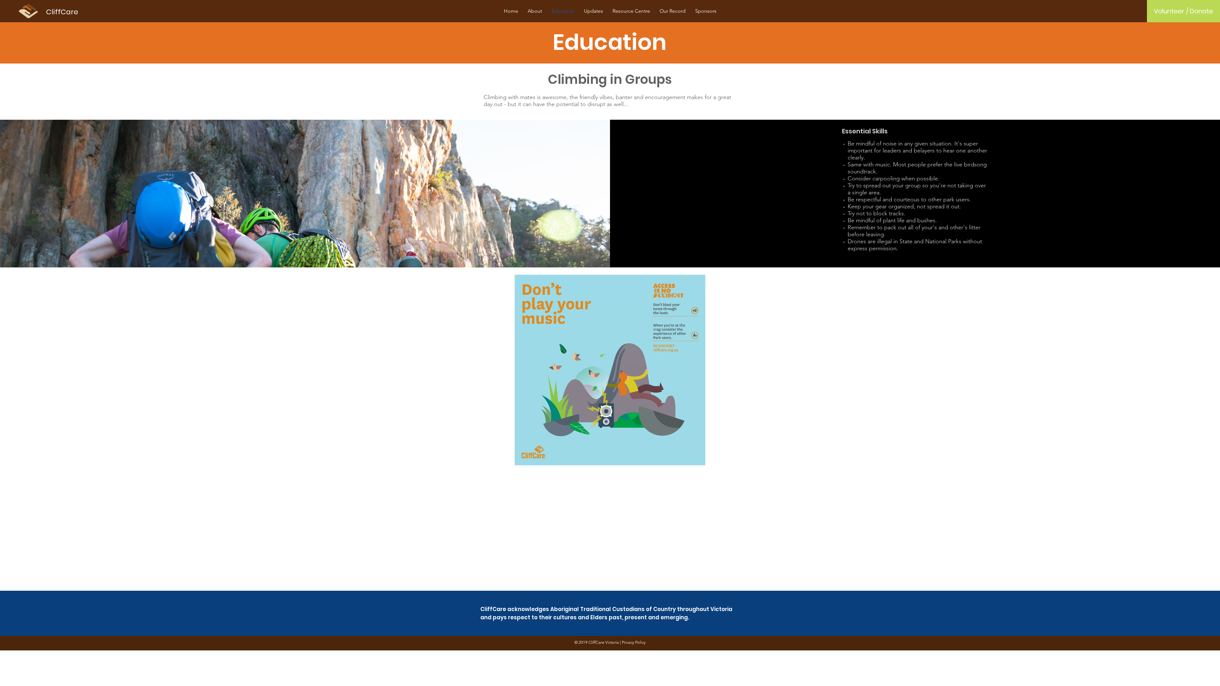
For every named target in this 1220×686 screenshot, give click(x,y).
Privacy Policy (634, 642)
